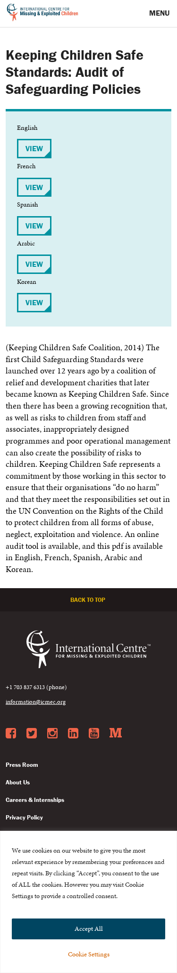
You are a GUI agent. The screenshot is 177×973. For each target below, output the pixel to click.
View (34, 148)
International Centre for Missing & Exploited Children (43, 14)
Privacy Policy (24, 817)
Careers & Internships (35, 800)
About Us (18, 782)
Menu (160, 13)
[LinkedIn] (73, 733)
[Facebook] (11, 733)
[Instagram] (52, 733)
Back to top (88, 600)
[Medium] (116, 733)
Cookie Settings (89, 954)
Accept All (89, 928)
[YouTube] (94, 733)
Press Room (22, 765)
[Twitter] (31, 733)
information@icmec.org (36, 702)
